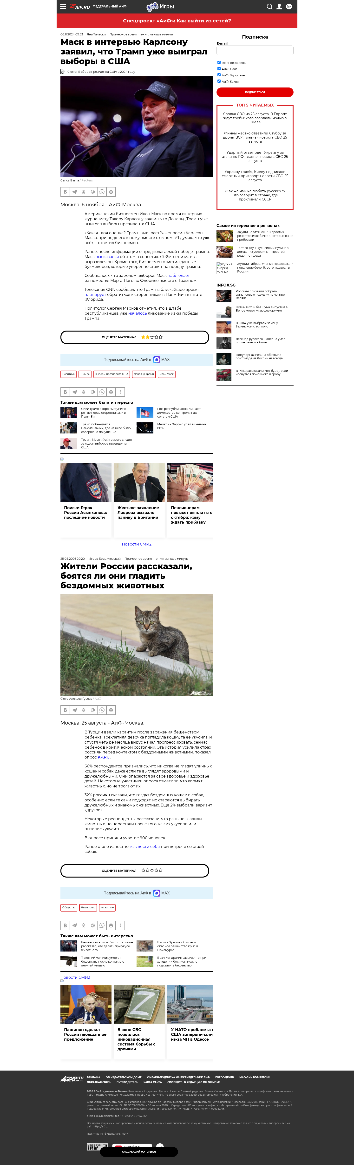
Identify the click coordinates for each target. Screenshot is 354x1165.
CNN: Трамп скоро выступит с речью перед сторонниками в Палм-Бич (103, 412)
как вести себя (145, 846)
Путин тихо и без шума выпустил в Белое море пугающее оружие (262, 309)
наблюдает (179, 275)
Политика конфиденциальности (107, 1133)
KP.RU (104, 757)
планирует (96, 294)
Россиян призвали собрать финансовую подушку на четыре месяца (260, 295)
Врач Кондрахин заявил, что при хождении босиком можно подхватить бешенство (181, 961)
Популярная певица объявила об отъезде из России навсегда (259, 356)
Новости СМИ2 (136, 544)
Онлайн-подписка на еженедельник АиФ (178, 1077)
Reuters (87, 180)
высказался (108, 256)
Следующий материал (139, 1151)
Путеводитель (127, 1082)
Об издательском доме (124, 1077)
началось (138, 313)
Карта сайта (153, 1082)
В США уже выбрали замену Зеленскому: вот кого (257, 324)
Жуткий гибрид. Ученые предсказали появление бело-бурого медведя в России (265, 267)
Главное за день (234, 63)
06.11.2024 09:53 (71, 34)
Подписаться (255, 92)
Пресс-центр (224, 1077)
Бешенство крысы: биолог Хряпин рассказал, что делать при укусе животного (107, 946)
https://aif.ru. (100, 1126)
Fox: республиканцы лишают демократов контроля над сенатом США (179, 412)
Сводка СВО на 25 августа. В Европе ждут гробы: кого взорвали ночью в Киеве (255, 118)
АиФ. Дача (229, 69)
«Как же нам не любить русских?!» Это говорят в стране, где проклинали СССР (255, 195)
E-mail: (222, 43)
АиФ (98, 698)
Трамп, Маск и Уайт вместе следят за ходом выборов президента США (106, 443)
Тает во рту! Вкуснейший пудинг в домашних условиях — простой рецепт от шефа (262, 251)
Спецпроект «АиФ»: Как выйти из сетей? (177, 21)
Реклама (93, 1077)
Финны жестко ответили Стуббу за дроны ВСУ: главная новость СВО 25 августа (255, 137)
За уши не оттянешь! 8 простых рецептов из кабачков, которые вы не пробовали (265, 235)
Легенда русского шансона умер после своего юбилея (260, 340)
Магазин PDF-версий (254, 1077)
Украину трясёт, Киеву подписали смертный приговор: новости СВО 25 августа (255, 176)
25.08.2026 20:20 (72, 558)
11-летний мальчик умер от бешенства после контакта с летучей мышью (102, 961)
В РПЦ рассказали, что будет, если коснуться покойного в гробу (262, 372)
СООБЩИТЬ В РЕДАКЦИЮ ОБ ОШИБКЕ (193, 1082)
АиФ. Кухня (230, 81)
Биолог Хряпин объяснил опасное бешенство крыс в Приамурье (177, 946)
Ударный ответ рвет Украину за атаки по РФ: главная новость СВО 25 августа (255, 157)
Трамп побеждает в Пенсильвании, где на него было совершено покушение (106, 428)
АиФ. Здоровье (233, 75)
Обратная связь (99, 1082)
